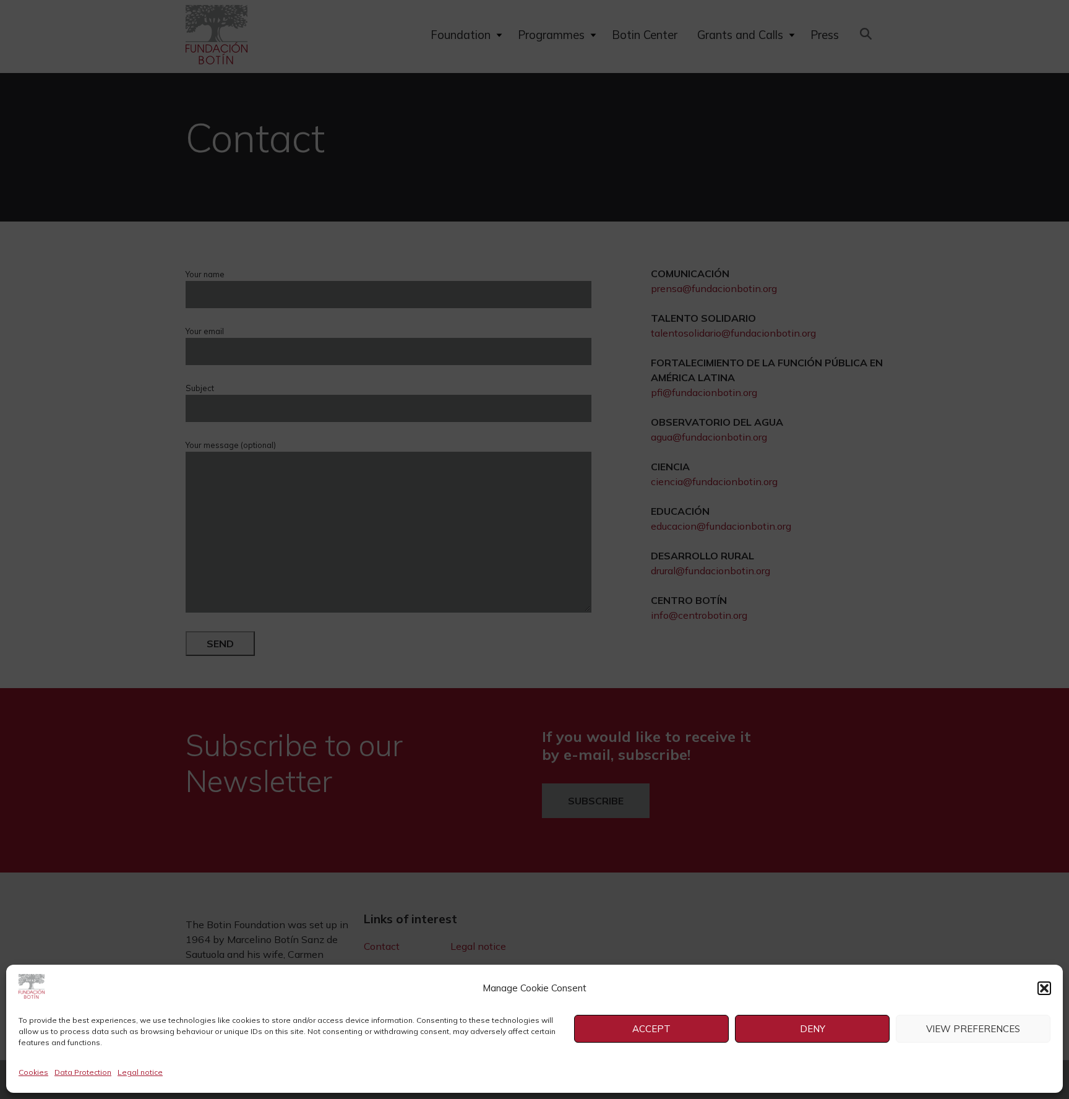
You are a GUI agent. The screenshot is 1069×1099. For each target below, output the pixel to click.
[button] (1044, 988)
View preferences (973, 1029)
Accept (651, 1029)
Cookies (33, 1072)
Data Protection (82, 1072)
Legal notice (140, 1072)
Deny (812, 1029)
